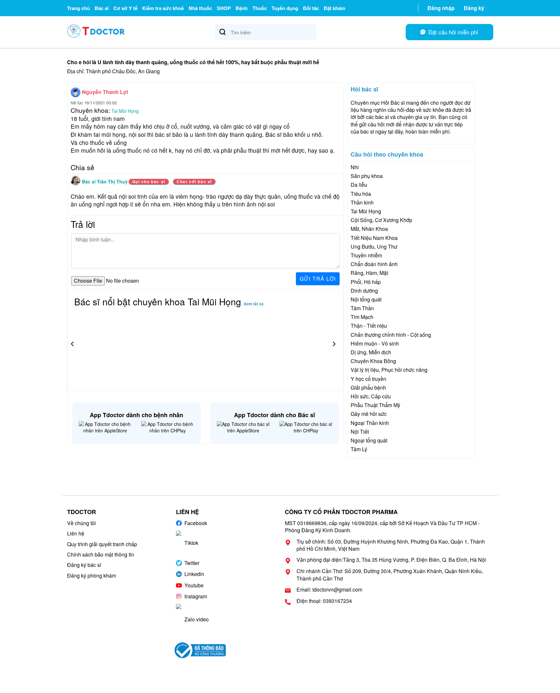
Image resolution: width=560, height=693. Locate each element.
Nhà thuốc (200, 8)
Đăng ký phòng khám (91, 575)
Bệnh (242, 8)
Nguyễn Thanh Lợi (105, 92)
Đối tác (311, 8)
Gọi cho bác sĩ (148, 181)
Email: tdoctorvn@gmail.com (329, 589)
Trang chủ (78, 8)
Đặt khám (334, 8)
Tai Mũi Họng (125, 111)
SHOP (224, 8)
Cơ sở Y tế (125, 8)
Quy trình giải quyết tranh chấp (102, 544)
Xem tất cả (253, 304)
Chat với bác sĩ (194, 181)
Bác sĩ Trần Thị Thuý (105, 181)
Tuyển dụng (285, 8)
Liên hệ (75, 533)
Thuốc (259, 8)
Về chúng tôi (81, 523)
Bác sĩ (102, 8)
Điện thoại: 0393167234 (324, 601)
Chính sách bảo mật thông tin (100, 554)
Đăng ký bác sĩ (84, 565)
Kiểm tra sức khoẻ (163, 8)
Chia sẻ (82, 167)
